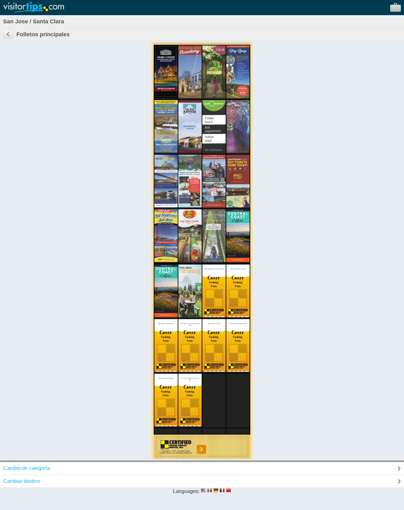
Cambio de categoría (26, 468)
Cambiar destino (21, 481)
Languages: (186, 491)
